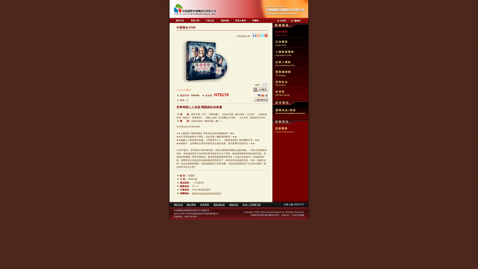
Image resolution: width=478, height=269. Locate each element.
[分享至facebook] (254, 36)
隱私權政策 (219, 204)
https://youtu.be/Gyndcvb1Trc (206, 193)
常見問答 (204, 204)
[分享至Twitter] (262, 36)
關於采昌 (178, 204)
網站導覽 (191, 204)
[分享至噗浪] (258, 36)
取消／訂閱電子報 (252, 204)
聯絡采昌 (233, 204)
